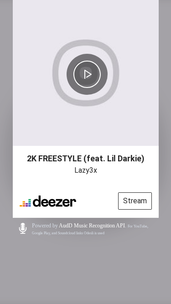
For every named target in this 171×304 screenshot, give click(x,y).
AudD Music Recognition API (92, 225)
